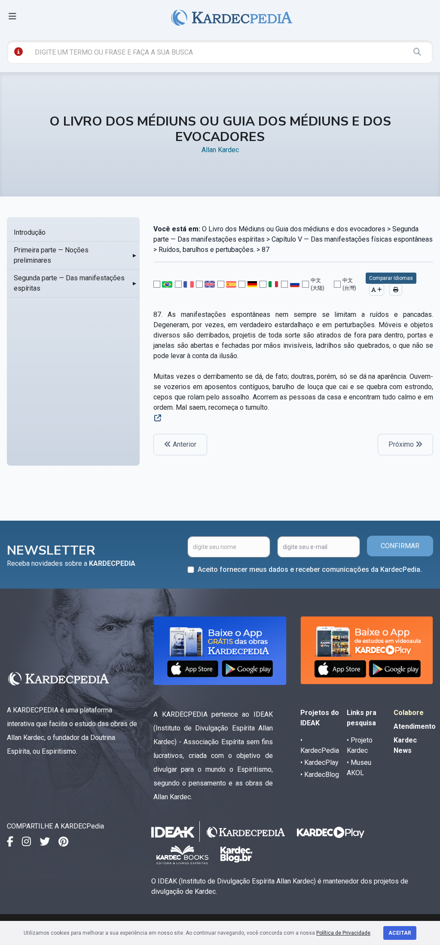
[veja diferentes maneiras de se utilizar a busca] (18, 52)
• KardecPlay (319, 762)
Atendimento (415, 726)
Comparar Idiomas (391, 278)
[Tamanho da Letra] (376, 290)
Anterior (183, 444)
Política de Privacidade (343, 933)
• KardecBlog (319, 774)
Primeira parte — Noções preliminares (51, 255)
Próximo (402, 444)
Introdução (30, 232)
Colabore (409, 713)
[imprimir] (395, 290)
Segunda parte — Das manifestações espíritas (69, 283)
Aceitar (399, 933)
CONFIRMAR (400, 546)
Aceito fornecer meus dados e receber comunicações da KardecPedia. (310, 569)
